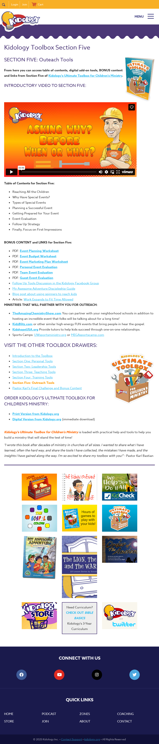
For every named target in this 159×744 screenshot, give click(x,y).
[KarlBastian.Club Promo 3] (39, 487)
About (85, 721)
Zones (85, 714)
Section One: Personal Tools (32, 361)
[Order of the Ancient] (119, 549)
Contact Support (71, 739)
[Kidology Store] (39, 615)
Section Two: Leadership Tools (34, 366)
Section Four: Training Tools (32, 377)
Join (24, 4)
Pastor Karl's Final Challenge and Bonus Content (47, 388)
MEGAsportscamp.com (87, 335)
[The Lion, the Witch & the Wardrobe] (79, 567)
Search (5, 4)
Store (9, 721)
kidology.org (92, 739)
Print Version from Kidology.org (35, 414)
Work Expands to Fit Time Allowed (48, 299)
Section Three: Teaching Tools (33, 372)
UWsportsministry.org (50, 335)
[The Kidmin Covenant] (79, 487)
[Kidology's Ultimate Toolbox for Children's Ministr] (119, 518)
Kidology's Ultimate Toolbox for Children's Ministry (85, 75)
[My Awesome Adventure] (39, 558)
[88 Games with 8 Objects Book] (79, 518)
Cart (40, 4)
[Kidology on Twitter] (119, 615)
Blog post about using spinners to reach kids (44, 294)
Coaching (125, 714)
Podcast (49, 714)
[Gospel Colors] (39, 518)
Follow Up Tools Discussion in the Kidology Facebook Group (55, 283)
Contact (124, 721)
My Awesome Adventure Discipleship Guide (43, 288)
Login (14, 4)
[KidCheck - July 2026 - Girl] (119, 487)
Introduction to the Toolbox (32, 356)
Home (8, 714)
